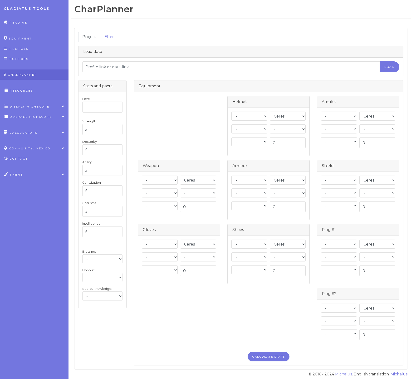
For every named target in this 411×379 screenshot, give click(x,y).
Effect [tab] (110, 36)
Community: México (29, 148)
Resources (20, 90)
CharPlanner (22, 74)
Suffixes (18, 59)
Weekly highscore (28, 106)
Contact (18, 158)
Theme (15, 174)
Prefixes (18, 48)
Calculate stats (268, 356)
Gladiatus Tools (26, 8)
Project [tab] (89, 36)
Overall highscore (30, 116)
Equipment (19, 38)
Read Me (17, 22)
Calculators (23, 132)
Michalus (343, 374)
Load (389, 67)
